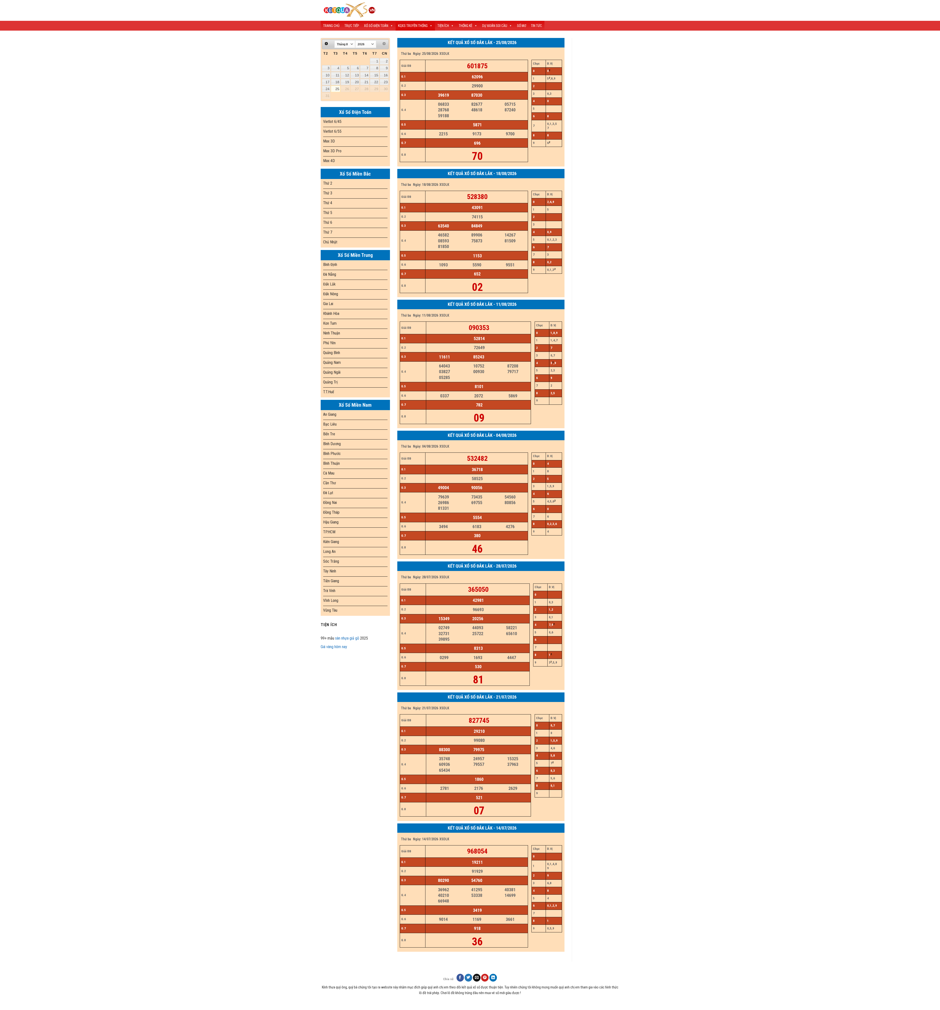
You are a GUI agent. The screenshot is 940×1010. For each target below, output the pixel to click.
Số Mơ (521, 26)
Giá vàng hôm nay (334, 646)
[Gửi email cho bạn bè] (477, 977)
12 (347, 75)
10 (327, 75)
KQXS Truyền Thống (413, 26)
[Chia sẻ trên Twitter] (468, 977)
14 (366, 75)
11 (337, 75)
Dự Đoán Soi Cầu (494, 26)
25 (337, 89)
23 (386, 82)
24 (327, 89)
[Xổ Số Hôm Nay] (406, 10)
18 (337, 82)
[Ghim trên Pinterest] (485, 977)
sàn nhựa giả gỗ (347, 638)
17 (327, 82)
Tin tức (536, 26)
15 (376, 75)
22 (376, 82)
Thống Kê (465, 26)
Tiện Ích (443, 26)
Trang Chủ (331, 26)
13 (357, 75)
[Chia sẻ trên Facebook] (460, 977)
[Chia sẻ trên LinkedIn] (493, 977)
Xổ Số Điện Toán (376, 26)
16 (386, 75)
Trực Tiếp (351, 26)
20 (357, 82)
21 (366, 82)
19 (347, 82)
